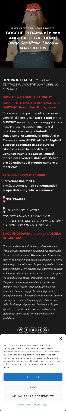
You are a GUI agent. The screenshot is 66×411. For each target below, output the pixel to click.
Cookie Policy (24, 404)
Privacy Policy (40, 404)
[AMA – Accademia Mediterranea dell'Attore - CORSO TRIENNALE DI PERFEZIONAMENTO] (33, 8)
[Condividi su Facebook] (27, 330)
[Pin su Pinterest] (46, 330)
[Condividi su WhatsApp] (20, 330)
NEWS (38, 28)
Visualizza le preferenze (33, 396)
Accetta (33, 377)
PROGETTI (49, 28)
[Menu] (5, 8)
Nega (33, 386)
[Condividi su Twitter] (33, 330)
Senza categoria (22, 28)
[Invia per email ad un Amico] (39, 330)
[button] (60, 338)
